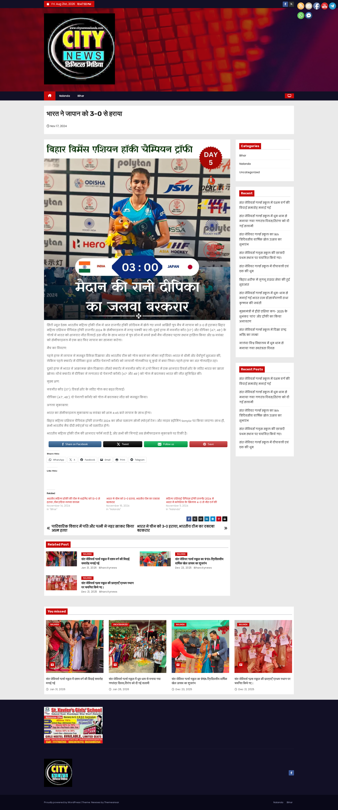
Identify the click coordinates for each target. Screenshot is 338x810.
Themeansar (111, 802)
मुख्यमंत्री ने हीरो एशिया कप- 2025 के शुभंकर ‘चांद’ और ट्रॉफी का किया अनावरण (263, 316)
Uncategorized (249, 172)
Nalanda (64, 96)
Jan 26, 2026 (121, 689)
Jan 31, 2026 (89, 567)
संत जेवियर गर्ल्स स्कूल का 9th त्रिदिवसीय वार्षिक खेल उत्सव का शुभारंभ (199, 561)
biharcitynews (107, 567)
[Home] (49, 95)
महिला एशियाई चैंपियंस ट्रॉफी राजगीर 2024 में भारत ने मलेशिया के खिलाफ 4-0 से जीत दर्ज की (191, 500)
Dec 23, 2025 (183, 567)
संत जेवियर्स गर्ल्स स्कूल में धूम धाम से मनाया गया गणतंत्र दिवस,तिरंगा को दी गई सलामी (264, 221)
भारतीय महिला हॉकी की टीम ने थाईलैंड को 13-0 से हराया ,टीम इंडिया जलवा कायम (73, 500)
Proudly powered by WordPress (62, 802)
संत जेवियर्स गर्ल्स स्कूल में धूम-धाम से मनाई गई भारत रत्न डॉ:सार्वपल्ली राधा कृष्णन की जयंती (263, 298)
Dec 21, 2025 (89, 591)
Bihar (81, 96)
